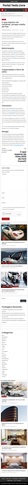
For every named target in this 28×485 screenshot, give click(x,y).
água (3, 335)
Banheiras (4, 340)
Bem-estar (4, 344)
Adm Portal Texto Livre (7, 30)
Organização (4, 369)
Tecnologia (4, 374)
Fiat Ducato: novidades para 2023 (7, 150)
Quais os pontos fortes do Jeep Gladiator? (12, 266)
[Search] (24, 10)
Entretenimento (5, 358)
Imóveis (3, 362)
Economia (16, 286)
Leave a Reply (6, 168)
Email (3, 197)
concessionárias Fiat (18, 145)
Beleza (3, 342)
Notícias (4, 367)
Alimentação (4, 337)
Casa (3, 349)
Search (3, 298)
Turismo (3, 376)
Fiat (15, 52)
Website (4, 202)
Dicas (3, 353)
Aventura (4, 262)
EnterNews (18, 483)
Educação (4, 356)
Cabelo (3, 346)
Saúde (3, 373)
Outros (3, 371)
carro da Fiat (12, 112)
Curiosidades (9, 286)
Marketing (4, 364)
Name (3, 192)
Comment (4, 174)
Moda (3, 365)
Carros (3, 19)
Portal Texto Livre (14, 5)
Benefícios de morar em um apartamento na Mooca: (13, 313)
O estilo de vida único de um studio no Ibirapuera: (13, 318)
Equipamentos (5, 360)
